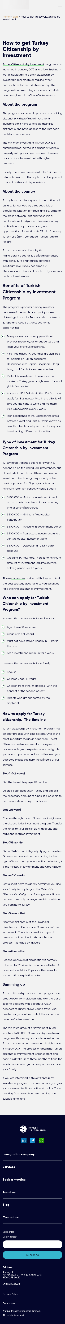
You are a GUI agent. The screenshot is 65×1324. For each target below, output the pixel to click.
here (32, 759)
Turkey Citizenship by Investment (23, 64)
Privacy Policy (10, 1294)
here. (22, 1098)
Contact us (11, 1217)
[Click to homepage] (33, 1129)
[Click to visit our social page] (24, 1140)
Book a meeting (14, 1179)
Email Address (10, 1237)
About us (9, 1192)
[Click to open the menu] (60, 5)
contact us (18, 578)
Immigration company (19, 1154)
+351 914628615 (11, 1284)
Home (6, 16)
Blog (15, 16)
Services (9, 1167)
